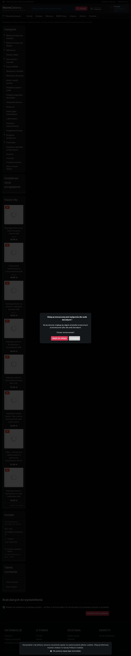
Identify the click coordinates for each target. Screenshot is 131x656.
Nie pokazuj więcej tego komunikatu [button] (67, 651)
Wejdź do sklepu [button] (59, 338)
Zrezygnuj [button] (74, 338)
